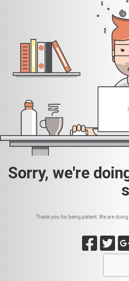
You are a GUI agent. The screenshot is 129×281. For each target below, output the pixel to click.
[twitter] (107, 247)
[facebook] (89, 247)
